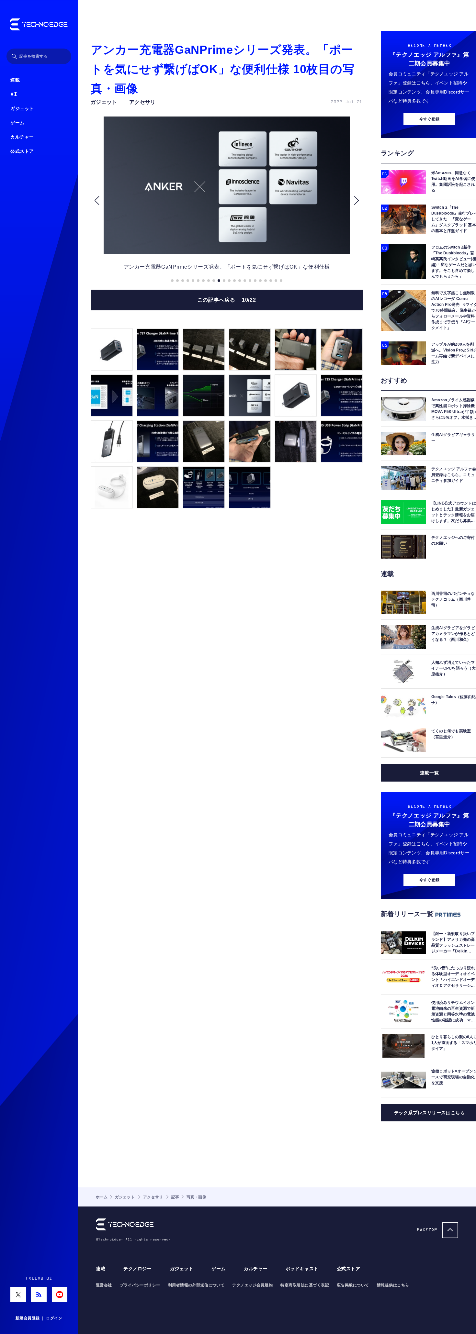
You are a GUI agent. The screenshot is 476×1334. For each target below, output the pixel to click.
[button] (96, 200)
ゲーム (17, 122)
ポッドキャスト (302, 1268)
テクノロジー (137, 1268)
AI (13, 94)
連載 (15, 80)
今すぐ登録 (429, 119)
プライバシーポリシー (140, 1285)
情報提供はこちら (393, 1285)
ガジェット (22, 108)
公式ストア (22, 151)
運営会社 (104, 1285)
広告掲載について (353, 1285)
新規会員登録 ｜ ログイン (39, 1318)
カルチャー (22, 137)
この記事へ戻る (227, 300)
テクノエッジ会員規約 (252, 1285)
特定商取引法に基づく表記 (304, 1285)
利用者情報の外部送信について (196, 1285)
